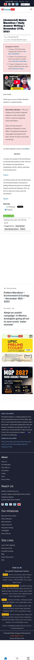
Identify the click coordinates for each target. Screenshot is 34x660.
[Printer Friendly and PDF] (8, 215)
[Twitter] (6, 504)
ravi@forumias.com (12, 491)
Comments (24, 39)
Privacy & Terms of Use (17, 638)
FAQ (2, 560)
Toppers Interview (6, 524)
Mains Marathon (20, 226)
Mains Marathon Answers (11, 229)
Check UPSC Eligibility (8, 545)
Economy (17, 441)
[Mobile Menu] (31, 9)
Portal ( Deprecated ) (7, 557)
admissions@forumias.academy (10, 499)
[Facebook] (2, 504)
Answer (5, 175)
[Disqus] (17, 257)
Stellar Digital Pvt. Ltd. (17, 635)
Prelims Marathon (6, 519)
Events (26, 1)
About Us (4, 461)
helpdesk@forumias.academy (21, 494)
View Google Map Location (17, 596)
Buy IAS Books (6, 533)
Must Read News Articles (8, 516)
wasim (6, 223)
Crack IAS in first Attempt (13, 444)
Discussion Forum (6, 548)
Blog (2, 554)
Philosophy (21, 1)
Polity (3, 441)
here (26, 432)
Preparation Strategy (7, 527)
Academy (16, 1)
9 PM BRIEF (5, 530)
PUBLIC (22, 229)
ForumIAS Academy (7, 551)
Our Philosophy (6, 464)
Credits (3, 473)
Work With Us (5, 467)
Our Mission (5, 470)
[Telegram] (14, 504)
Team (3, 476)
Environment (10, 441)
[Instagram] (10, 504)
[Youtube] (19, 504)
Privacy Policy (5, 479)
